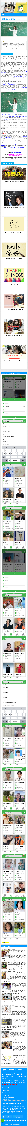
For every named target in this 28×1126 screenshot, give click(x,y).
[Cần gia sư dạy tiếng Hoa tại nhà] (14, 333)
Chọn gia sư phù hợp (7, 1092)
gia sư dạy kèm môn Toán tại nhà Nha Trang (16, 116)
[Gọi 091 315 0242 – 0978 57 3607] (2, 1120)
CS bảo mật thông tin (7, 1099)
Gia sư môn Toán (6, 119)
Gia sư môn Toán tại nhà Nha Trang (11, 19)
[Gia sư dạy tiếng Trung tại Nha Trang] (14, 230)
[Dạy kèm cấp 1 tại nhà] (7, 1049)
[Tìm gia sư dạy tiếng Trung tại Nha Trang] (14, 179)
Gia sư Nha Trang (13, 18)
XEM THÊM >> (5, 942)
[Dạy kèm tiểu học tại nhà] (6, 1012)
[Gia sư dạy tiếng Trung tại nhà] (14, 282)
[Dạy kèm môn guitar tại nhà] (4, 979)
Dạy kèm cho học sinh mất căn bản (10, 993)
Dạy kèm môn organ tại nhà (8, 960)
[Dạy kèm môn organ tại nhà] (4, 968)
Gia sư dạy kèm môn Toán (20, 76)
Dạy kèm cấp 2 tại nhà (7, 1029)
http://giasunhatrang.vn (16, 152)
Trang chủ (4, 18)
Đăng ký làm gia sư (6, 1095)
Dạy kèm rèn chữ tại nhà (7, 981)
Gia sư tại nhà (8, 1124)
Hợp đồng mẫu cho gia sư (8, 1097)
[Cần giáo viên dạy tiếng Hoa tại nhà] (14, 307)
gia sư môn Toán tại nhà (8, 91)
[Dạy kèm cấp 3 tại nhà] (7, 1024)
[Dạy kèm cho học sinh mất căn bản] (7, 1000)
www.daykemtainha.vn (18, 1124)
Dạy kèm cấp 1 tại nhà (7, 1041)
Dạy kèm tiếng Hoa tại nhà (8, 1054)
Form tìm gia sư (5, 1090)
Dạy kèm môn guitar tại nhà (8, 971)
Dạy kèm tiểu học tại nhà (8, 1005)
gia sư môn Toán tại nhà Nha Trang (16, 83)
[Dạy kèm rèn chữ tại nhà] (6, 989)
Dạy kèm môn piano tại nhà (8, 949)
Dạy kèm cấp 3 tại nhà (7, 1018)
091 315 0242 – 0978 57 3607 (14, 1)
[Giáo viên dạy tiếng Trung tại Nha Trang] (14, 205)
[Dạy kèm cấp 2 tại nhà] (5, 1037)
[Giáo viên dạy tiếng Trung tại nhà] (14, 256)
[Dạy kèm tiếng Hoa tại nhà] (7, 1061)
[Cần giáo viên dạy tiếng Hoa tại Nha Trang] (14, 358)
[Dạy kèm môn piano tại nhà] (5, 956)
